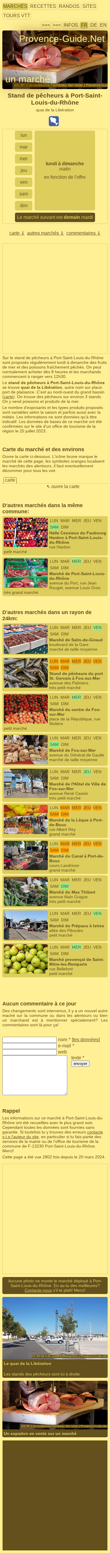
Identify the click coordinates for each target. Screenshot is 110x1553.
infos (71, 25)
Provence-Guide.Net (62, 38)
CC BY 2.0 (26, 1413)
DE (93, 25)
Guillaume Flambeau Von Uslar (49, 1409)
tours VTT (16, 15)
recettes (43, 6)
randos (69, 6)
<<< (46, 25)
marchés (15, 6)
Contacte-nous (38, 1290)
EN (103, 25)
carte (8, 396)
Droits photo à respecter (24, 49)
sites (89, 6)
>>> (57, 25)
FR (84, 25)
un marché (27, 79)
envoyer (80, 1063)
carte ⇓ (17, 233)
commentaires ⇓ (83, 233)
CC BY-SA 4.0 (92, 1343)
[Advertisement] (55, 299)
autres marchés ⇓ (45, 233)
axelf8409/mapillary (38, 1343)
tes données (86, 1039)
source (86, 1409)
